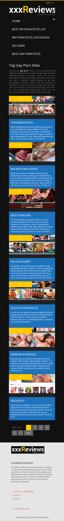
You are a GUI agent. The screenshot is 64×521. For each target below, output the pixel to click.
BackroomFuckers (24, 169)
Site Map (16, 499)
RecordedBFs (21, 261)
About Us (17, 495)
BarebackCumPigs (23, 354)
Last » (28, 433)
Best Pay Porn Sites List (29, 29)
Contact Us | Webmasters (23, 491)
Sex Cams (18, 45)
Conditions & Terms (21, 509)
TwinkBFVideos (22, 122)
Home (48, 3)
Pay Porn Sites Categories (31, 37)
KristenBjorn (21, 215)
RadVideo (18, 400)
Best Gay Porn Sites (26, 53)
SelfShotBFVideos (24, 308)
